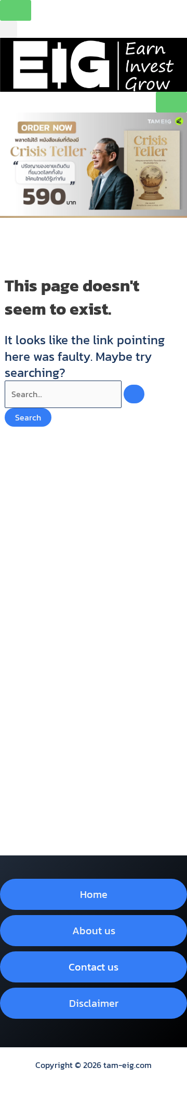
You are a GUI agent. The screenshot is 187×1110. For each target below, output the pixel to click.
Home (94, 894)
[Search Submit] (134, 394)
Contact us (93, 967)
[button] (8, 29)
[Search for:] (74, 394)
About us (93, 930)
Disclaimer (93, 1003)
